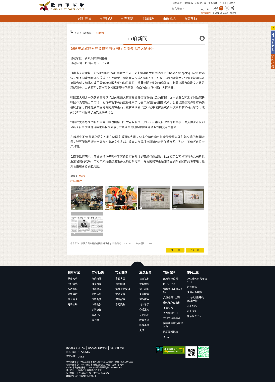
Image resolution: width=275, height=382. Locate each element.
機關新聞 (96, 283)
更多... (142, 330)
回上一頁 (175, 250)
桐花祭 (233, 13)
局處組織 (120, 283)
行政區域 (72, 289)
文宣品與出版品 (171, 297)
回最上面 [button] (195, 250)
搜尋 (173, 8)
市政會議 (96, 299)
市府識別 (120, 304)
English (222, 3)
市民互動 (190, 19)
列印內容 (202, 38)
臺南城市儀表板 (171, 302)
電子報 (95, 320)
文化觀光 (144, 314)
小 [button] (215, 8)
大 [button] (227, 8)
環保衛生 (144, 299)
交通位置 (120, 294)
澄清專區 (96, 289)
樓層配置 (120, 299)
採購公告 (96, 309)
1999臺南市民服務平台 (197, 280)
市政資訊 (169, 19)
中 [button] (221, 8)
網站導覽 (177, 3)
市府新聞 (100, 33)
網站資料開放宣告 (97, 348)
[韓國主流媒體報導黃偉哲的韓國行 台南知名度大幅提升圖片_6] (191, 352)
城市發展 (144, 304)
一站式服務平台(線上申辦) (195, 299)
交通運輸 (144, 309)
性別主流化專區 (171, 318)
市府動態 (105, 19)
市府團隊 (127, 19)
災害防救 (144, 294)
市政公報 (168, 307)
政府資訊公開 (170, 278)
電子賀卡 (72, 299)
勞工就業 (144, 289)
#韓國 (82, 176)
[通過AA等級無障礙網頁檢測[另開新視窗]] (174, 350)
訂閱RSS (188, 3)
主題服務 (148, 19)
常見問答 (192, 311)
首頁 (76, 33)
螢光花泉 (224, 13)
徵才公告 (96, 314)
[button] (87, 198)
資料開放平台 (170, 313)
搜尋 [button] (202, 9)
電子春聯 (72, 304)
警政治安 (144, 283)
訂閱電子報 (200, 3)
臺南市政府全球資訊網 (62, 6)
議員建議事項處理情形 (173, 325)
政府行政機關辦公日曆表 (90, 370)
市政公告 (96, 304)
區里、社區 (169, 283)
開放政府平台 (194, 316)
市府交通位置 (117, 348)
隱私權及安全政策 (75, 348)
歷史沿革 (72, 278)
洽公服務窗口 (122, 289)
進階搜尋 (208, 9)
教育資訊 (144, 320)
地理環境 (72, 283)
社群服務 (192, 306)
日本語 (232, 3)
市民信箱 (212, 3)
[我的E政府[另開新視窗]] (159, 349)
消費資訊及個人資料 (173, 291)
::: (1, 1)
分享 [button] (233, 6)
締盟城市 (72, 294)
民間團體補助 (170, 331)
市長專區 (120, 278)
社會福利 (144, 278)
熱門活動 (96, 294)
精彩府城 (84, 19)
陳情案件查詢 (194, 292)
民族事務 (144, 325)
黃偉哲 (216, 13)
